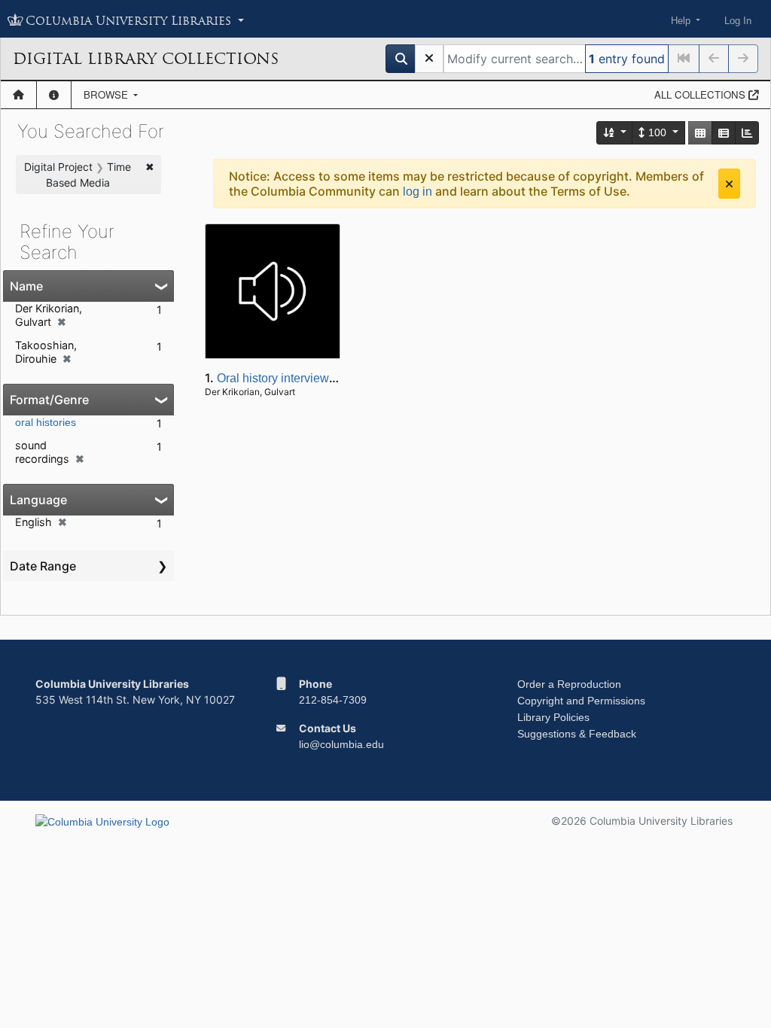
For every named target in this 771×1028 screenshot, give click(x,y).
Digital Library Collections (146, 59)
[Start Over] (429, 58)
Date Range (43, 565)
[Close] (729, 184)
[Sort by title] (615, 132)
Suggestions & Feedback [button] (576, 734)
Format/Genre (49, 399)
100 (657, 132)
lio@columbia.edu (341, 744)
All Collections (701, 94)
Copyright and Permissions (581, 701)
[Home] (18, 94)
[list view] (724, 132)
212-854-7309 (333, 700)
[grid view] (700, 132)
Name (26, 285)
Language (38, 499)
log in (417, 191)
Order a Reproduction (569, 684)
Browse (107, 94)
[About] (54, 94)
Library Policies (553, 717)
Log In (737, 20)
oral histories (45, 422)
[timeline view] (747, 132)
